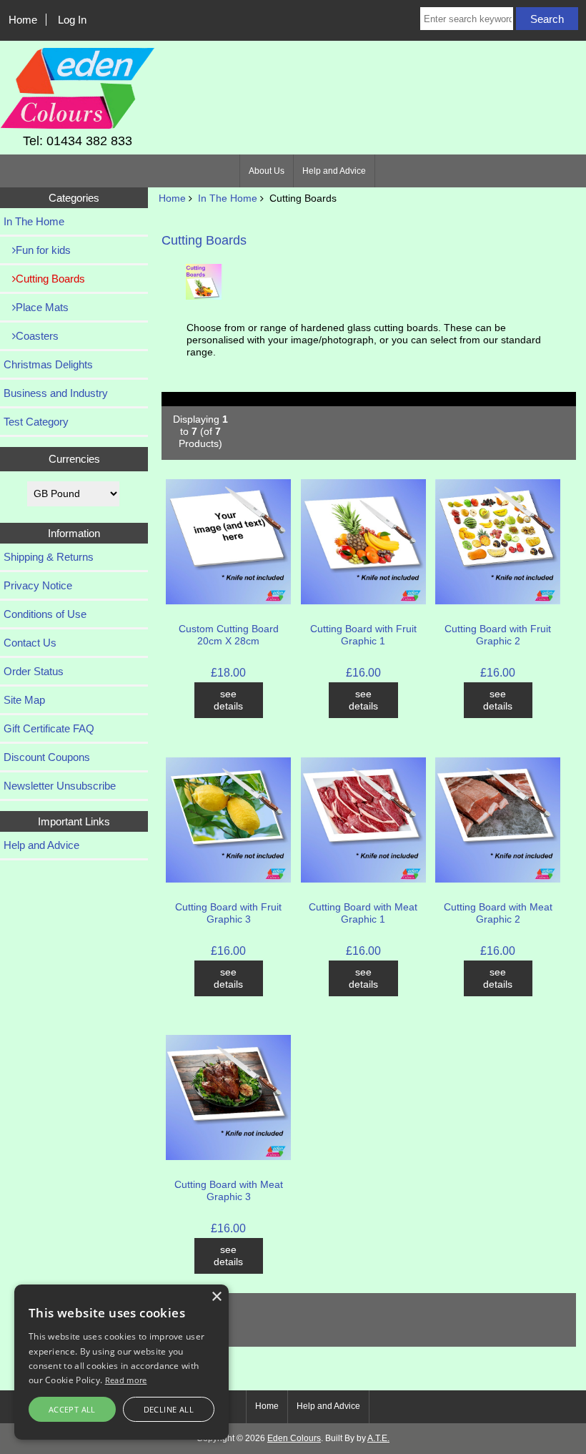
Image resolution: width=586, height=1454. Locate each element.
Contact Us (30, 643)
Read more (126, 1380)
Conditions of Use (45, 614)
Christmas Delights (48, 364)
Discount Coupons (47, 757)
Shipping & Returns (49, 557)
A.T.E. (378, 1438)
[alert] (121, 1362)
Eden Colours (294, 1438)
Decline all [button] (169, 1409)
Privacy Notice (38, 585)
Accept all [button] (72, 1409)
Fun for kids (43, 250)
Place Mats (42, 307)
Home (23, 20)
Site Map (24, 700)
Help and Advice (334, 171)
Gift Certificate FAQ (49, 728)
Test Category (36, 422)
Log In (72, 20)
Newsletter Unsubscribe (60, 786)
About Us (266, 171)
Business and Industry (56, 393)
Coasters (37, 336)
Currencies (74, 459)
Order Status (34, 671)
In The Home (227, 198)
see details (228, 700)
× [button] (216, 1297)
